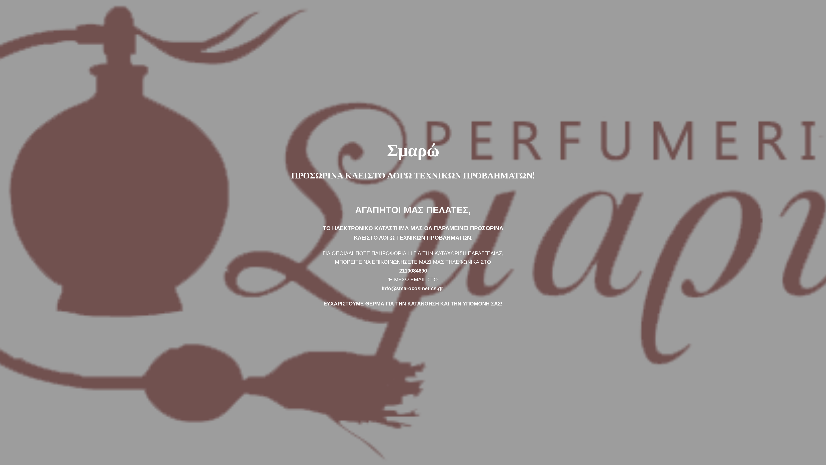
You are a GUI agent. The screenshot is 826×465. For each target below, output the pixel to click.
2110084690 (413, 271)
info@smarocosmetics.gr (412, 288)
